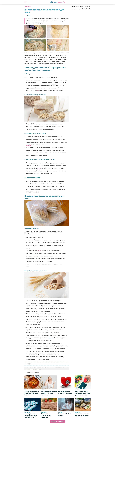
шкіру (55, 124)
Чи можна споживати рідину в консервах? (82, 414)
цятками (28, 144)
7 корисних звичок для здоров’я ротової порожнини (49, 393)
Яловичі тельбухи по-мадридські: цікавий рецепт (31, 393)
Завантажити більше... (57, 421)
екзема (39, 168)
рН (38, 90)
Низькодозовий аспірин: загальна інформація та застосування (30, 415)
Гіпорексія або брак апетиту (64, 414)
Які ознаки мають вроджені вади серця (65, 392)
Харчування (77, 389)
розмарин (51, 338)
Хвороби (60, 389)
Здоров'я (43, 389)
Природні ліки (27, 6)
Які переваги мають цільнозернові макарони (48, 415)
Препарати (27, 412)
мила (39, 250)
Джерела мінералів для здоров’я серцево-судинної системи (82, 393)
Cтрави (26, 389)
